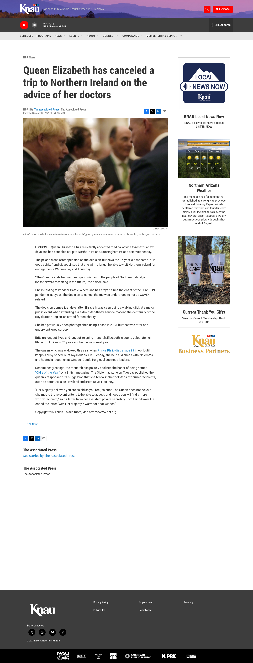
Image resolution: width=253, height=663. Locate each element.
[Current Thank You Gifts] (204, 270)
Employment (146, 602)
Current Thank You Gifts (204, 312)
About (91, 35)
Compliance (130, 35)
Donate (224, 9)
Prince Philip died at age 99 (116, 350)
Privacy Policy (100, 602)
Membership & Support (162, 35)
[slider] (39, 25)
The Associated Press (47, 109)
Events (74, 35)
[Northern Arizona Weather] (204, 158)
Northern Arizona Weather (204, 188)
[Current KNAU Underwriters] (204, 344)
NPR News (29, 57)
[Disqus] (126, 543)
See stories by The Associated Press (49, 456)
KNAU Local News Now (204, 116)
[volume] (34, 25)
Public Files (99, 610)
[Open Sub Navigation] (64, 35)
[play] (24, 25)
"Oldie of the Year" (47, 372)
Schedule (26, 35)
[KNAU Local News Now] (204, 83)
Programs (43, 35)
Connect (109, 35)
